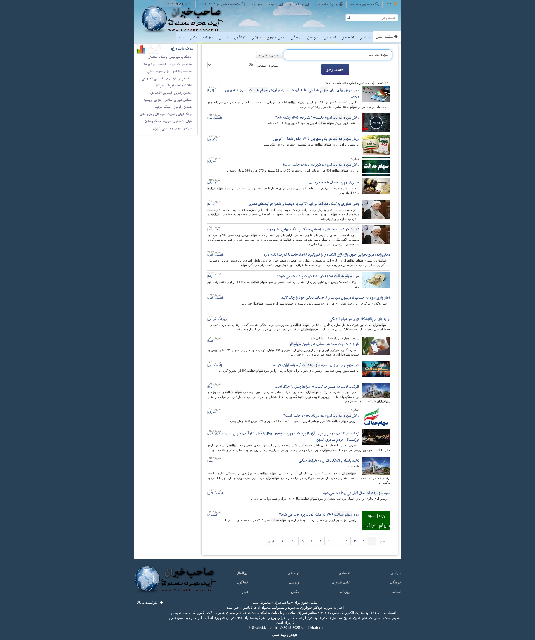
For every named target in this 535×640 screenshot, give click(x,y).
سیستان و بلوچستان (152, 114)
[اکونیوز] (212, 139)
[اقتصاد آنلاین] (215, 254)
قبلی (271, 541)
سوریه (167, 121)
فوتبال (177, 107)
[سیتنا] (211, 204)
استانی (223, 38)
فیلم (181, 38)
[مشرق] (212, 514)
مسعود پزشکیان (182, 71)
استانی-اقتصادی (161, 93)
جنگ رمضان (153, 121)
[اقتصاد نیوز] (214, 117)
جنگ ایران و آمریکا (179, 114)
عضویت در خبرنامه (265, 4)
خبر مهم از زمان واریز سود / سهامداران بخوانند (315, 365)
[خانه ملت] (213, 229)
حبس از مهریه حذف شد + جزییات (334, 182)
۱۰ (293, 541)
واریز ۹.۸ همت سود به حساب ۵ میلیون (324, 344)
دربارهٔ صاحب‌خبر (326, 4)
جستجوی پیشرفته (361, 4)
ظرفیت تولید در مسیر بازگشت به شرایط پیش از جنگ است (317, 386)
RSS (388, 4)
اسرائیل (159, 85)
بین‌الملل (312, 38)
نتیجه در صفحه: (267, 65)
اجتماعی (330, 38)
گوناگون (240, 38)
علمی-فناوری (276, 38)
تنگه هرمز (185, 78)
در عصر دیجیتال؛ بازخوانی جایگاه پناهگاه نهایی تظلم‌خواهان (311, 229)
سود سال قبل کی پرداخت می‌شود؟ (355, 493)
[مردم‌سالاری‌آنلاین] (218, 433)
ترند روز (170, 78)
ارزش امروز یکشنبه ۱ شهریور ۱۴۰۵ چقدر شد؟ (317, 117)
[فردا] (210, 90)
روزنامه (208, 38)
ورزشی (256, 38)
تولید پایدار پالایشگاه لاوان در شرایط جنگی (359, 319)
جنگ (167, 107)
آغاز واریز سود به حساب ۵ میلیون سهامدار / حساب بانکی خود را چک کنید (335, 297)
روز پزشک (148, 64)
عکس (193, 38)
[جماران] (212, 161)
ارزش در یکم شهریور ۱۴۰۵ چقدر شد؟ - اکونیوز (316, 139)
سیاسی (364, 38)
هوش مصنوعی (171, 128)
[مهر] (210, 460)
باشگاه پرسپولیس (180, 57)
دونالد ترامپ (166, 64)
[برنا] (210, 386)
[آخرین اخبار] (175, 582)
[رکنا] (210, 276)
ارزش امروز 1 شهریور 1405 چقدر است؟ (321, 164)
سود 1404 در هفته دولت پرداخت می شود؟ (318, 276)
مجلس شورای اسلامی (178, 100)
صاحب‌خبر (186, 19)
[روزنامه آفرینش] (217, 319)
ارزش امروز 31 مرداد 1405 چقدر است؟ (321, 415)
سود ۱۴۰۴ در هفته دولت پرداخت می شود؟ (319, 514)
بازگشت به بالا (147, 603)
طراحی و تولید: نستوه (284, 635)
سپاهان (187, 128)
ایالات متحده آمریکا (179, 85)
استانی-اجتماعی (152, 78)
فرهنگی (296, 38)
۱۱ (283, 541)
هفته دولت (184, 64)
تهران (156, 128)
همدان (188, 107)
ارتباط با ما (296, 4)
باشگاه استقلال (157, 57)
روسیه (148, 100)
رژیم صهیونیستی (158, 71)
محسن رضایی (183, 93)
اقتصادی (348, 38)
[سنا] (210, 340)
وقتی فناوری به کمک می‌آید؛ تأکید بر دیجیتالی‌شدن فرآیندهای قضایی (303, 204)
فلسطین (178, 121)
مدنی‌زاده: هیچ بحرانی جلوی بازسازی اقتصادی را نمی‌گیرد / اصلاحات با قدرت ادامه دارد (327, 255)
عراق (189, 121)
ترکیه (158, 107)
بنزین (158, 100)
